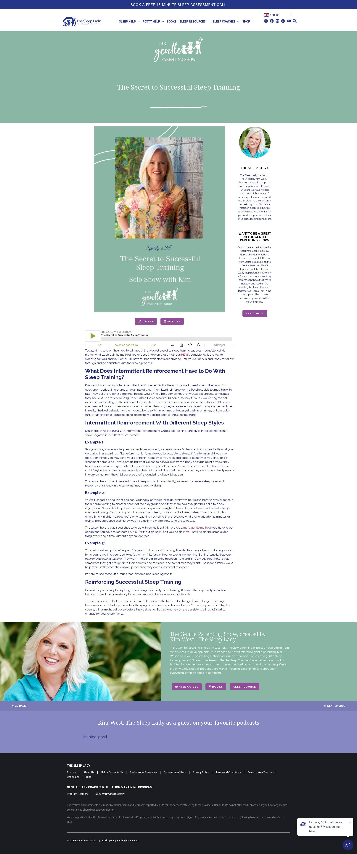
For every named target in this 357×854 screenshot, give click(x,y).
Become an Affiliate (175, 772)
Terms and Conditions (228, 772)
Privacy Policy (201, 772)
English (274, 14)
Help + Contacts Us (112, 772)
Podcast (72, 772)
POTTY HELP (151, 21)
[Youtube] (289, 21)
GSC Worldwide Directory (110, 793)
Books (171, 21)
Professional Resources (143, 772)
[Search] (295, 21)
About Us (88, 772)
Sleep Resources (192, 21)
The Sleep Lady (78, 765)
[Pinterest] (277, 21)
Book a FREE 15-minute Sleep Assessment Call (178, 4)
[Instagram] (266, 21)
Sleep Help (127, 21)
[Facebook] (272, 21)
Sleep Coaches (224, 21)
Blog (88, 776)
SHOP (246, 21)
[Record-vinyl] (283, 21)
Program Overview (77, 793)
